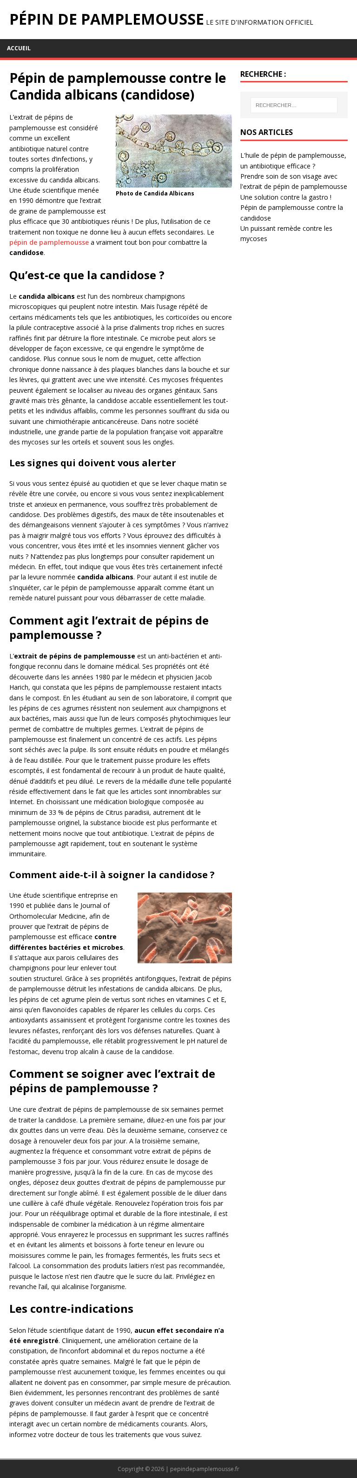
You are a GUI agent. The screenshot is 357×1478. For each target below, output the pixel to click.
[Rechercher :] (294, 105)
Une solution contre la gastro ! (285, 197)
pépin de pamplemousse (49, 242)
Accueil (19, 48)
